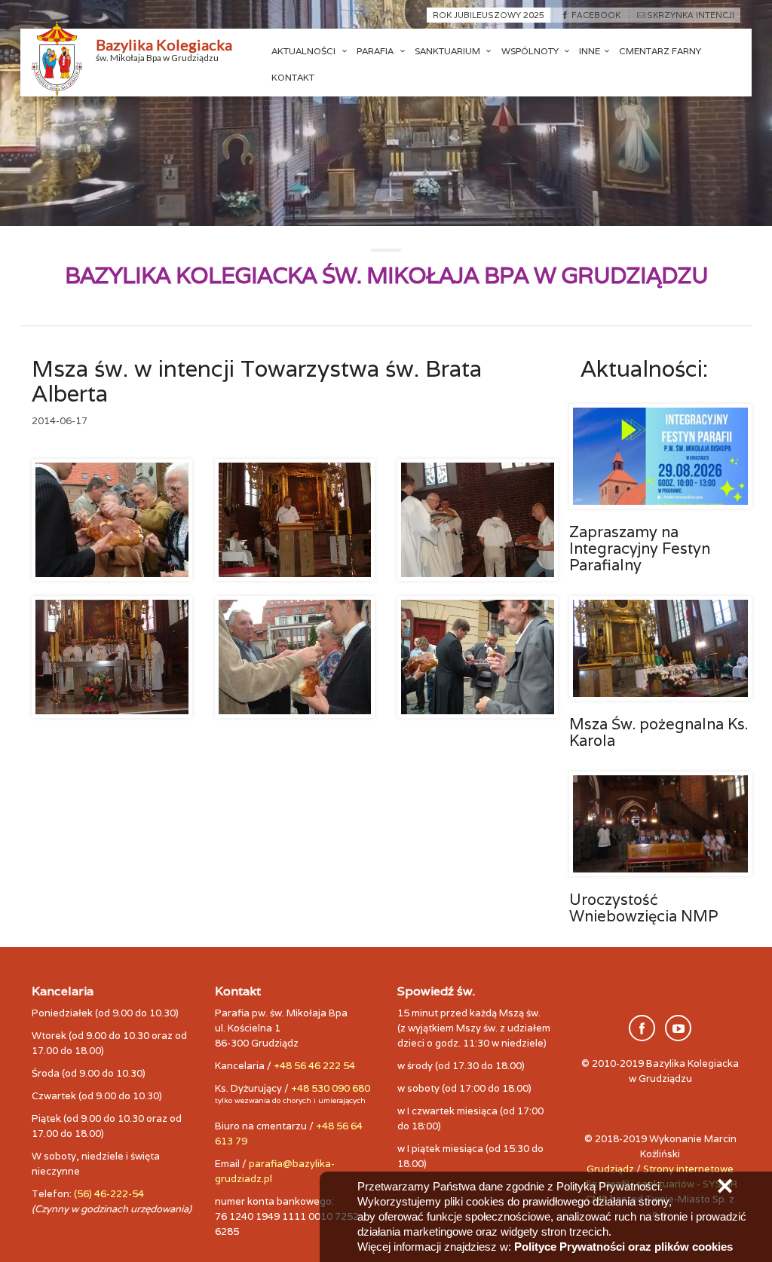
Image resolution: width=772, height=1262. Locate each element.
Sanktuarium (448, 51)
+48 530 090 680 (330, 1088)
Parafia (376, 51)
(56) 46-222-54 (109, 1193)
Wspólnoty (531, 51)
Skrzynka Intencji (690, 15)
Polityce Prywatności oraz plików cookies (623, 1246)
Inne (589, 51)
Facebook (595, 15)
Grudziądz (610, 1169)
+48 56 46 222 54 (314, 1065)
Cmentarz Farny (660, 51)
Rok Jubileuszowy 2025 (488, 15)
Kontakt (292, 77)
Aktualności (304, 51)
